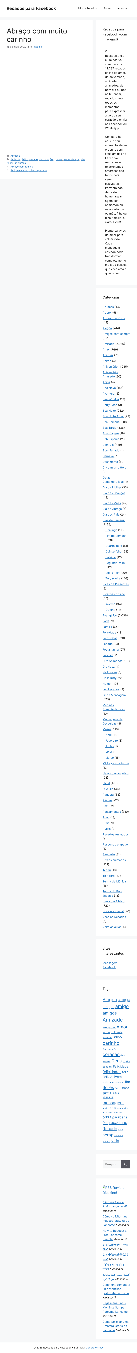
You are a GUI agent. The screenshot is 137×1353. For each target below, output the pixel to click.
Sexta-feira (112, 572)
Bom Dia (108, 444)
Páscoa (107, 800)
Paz (105, 806)
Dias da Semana (114, 520)
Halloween (110, 672)
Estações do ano (114, 594)
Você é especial (113, 911)
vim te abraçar (71, 159)
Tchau (107, 870)
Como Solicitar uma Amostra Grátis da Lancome (116, 1326)
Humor (107, 683)
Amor (106, 349)
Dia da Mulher (112, 487)
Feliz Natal (110, 638)
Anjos (106, 382)
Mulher (119, 1112)
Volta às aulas (112, 927)
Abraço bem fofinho (22, 166)
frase (125, 1088)
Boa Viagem (111, 433)
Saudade (109, 854)
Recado (110, 1128)
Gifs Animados (112, 661)
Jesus (115, 1092)
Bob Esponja (111, 439)
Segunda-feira (115, 563)
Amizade (15, 159)
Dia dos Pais (111, 514)
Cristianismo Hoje (114, 467)
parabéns (119, 1117)
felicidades (112, 1072)
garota (58, 159)
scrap (108, 1134)
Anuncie (122, 8)
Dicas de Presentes (116, 584)
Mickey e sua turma (116, 763)
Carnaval (108, 456)
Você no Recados (114, 917)
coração (111, 1054)
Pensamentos (112, 811)
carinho (33, 159)
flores (108, 1087)
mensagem (113, 1102)
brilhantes (107, 1037)
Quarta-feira (113, 545)
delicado (44, 159)
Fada (106, 621)
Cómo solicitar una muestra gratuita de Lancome (116, 1221)
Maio (108, 752)
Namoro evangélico (115, 773)
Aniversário (110, 366)
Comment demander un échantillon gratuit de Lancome (116, 1289)
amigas (108, 1007)
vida (115, 1140)
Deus (116, 1060)
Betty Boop (110, 405)
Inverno (110, 604)
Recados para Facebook (31, 8)
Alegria (107, 328)
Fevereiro (111, 740)
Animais (108, 355)
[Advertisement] (46, 77)
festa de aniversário (113, 1082)
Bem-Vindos (111, 399)
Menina (108, 1097)
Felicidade (109, 632)
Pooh (106, 817)
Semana (118, 1135)
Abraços (15, 155)
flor (51, 159)
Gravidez (109, 666)
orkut (107, 1117)
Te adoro (109, 875)
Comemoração (109, 1049)
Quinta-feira (113, 551)
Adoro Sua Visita (114, 318)
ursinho (106, 1141)
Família (107, 626)
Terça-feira (112, 578)
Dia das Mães (112, 503)
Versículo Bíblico (113, 901)
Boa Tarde (109, 427)
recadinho (118, 1122)
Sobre (107, 8)
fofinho (118, 1088)
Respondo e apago (115, 844)
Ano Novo (109, 388)
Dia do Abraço (112, 509)
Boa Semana (111, 422)
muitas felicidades (112, 1108)
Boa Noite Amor (113, 416)
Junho (109, 746)
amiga (124, 999)
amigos (110, 1013)
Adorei (107, 312)
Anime (107, 361)
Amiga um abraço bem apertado (29, 170)
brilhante (116, 1032)
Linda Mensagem (114, 695)
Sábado (110, 557)
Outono (110, 609)
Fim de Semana (115, 535)
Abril (108, 735)
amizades (109, 1027)
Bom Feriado (111, 450)
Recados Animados (116, 834)
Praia (106, 823)
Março (109, 757)
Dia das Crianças (114, 493)
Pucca (107, 828)
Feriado (108, 644)
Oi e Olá (108, 789)
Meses (107, 729)
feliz (125, 1072)
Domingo (111, 530)
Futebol (108, 655)
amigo (122, 1006)
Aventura (109, 393)
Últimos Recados (87, 8)
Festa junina (111, 649)
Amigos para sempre (116, 333)
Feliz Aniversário (115, 1077)
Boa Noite (109, 410)
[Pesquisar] (125, 1164)
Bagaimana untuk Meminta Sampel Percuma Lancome (115, 1307)
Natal (106, 783)
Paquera (108, 794)
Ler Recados (111, 689)
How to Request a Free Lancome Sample (115, 1235)
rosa (120, 1129)
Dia (124, 1062)
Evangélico (110, 615)
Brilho (25, 159)
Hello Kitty (109, 678)
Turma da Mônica (114, 881)
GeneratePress (95, 1347)
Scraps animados (114, 860)
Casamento (110, 461)
